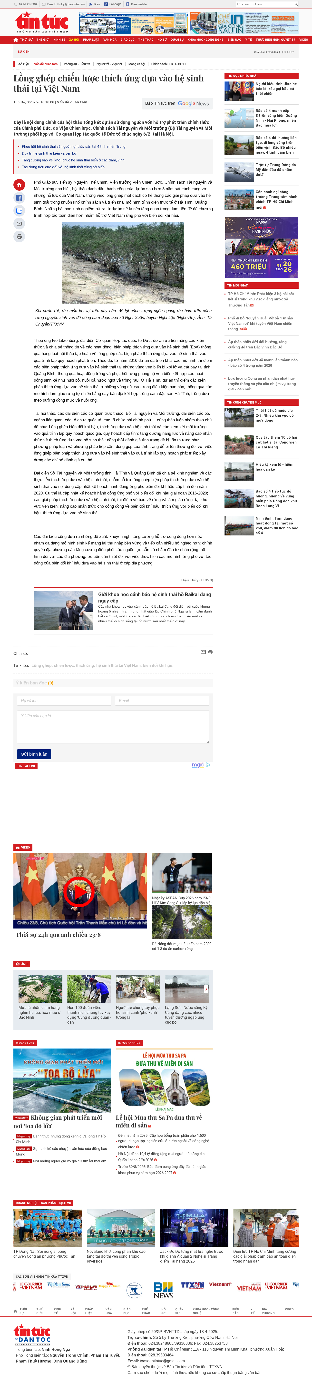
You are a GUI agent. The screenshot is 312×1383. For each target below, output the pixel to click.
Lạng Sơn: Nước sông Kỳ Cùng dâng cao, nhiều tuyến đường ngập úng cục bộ (186, 1015)
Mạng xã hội (136, 64)
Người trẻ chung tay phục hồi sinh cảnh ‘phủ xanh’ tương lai (137, 1012)
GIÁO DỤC (127, 39)
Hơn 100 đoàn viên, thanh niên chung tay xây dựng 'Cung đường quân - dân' (89, 1015)
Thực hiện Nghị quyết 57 (275, 39)
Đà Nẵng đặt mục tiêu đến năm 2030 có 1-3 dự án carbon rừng (181, 946)
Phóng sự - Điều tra (77, 64)
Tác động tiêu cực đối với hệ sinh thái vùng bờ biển (63, 167)
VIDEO (303, 39)
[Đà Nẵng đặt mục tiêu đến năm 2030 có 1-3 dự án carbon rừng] (182, 922)
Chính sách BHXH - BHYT (168, 64)
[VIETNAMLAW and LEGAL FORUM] (74, 1288)
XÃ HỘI (74, 39)
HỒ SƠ (162, 39)
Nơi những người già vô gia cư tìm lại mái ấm (61, 1161)
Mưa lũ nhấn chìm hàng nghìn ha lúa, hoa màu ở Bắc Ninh (39, 1012)
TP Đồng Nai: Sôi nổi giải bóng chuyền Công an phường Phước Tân (44, 1254)
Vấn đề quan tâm (46, 64)
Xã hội (23, 64)
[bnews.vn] (153, 1290)
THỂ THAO (146, 39)
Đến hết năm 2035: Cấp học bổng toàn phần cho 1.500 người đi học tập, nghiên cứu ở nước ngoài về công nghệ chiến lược (163, 1141)
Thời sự (26, 39)
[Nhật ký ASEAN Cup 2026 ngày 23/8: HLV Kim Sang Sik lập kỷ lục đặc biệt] (182, 873)
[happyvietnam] (97, 1285)
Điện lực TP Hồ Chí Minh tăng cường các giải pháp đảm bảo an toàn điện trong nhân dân (264, 1256)
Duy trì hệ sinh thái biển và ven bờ (49, 153)
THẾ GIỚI (42, 39)
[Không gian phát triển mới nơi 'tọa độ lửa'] (62, 1080)
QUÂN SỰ (177, 39)
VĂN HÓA (110, 39)
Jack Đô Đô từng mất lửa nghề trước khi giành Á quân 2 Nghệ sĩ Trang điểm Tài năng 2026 (191, 1256)
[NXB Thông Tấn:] (125, 1290)
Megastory (21, 1117)
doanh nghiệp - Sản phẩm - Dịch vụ (43, 1203)
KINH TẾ (59, 39)
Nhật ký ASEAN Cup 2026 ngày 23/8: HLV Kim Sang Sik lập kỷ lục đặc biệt (182, 900)
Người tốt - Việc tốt (109, 64)
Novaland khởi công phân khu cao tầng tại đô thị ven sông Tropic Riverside (116, 1256)
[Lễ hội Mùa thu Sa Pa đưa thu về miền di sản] (164, 1080)
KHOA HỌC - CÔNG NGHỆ (206, 39)
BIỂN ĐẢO (234, 39)
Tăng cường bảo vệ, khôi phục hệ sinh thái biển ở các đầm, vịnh (73, 160)
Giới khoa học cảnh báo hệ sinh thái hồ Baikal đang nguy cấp (154, 598)
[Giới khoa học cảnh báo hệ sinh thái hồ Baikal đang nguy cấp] (63, 610)
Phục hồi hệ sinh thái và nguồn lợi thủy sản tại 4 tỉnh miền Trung (73, 146)
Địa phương (268, 1311)
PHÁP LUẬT (91, 39)
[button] (206, 989)
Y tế (248, 39)
